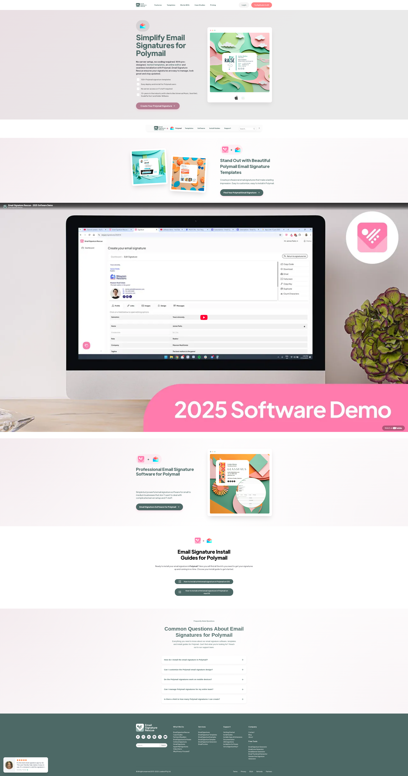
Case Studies (200, 5)
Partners (269, 771)
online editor (174, 64)
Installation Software (230, 744)
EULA (251, 771)
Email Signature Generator (207, 742)
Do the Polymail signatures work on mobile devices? (188, 679)
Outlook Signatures (180, 742)
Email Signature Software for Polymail (157, 507)
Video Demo (177, 749)
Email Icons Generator (256, 749)
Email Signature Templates (207, 735)
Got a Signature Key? (230, 747)
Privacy (243, 771)
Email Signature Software (182, 739)
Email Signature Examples (207, 737)
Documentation (228, 739)
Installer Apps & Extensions (232, 737)
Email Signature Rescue (181, 732)
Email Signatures (204, 732)
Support (227, 128)
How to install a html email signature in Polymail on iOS (207, 581)
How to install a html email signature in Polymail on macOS (207, 592)
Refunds (259, 771)
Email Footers (203, 744)
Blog (250, 735)
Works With (184, 5)
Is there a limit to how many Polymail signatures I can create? (192, 699)
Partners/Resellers (179, 737)
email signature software (168, 492)
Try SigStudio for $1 (261, 5)
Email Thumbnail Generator (257, 754)
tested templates (156, 64)
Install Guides (214, 128)
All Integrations (228, 742)
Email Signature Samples (206, 739)
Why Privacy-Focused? (181, 751)
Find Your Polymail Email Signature (240, 192)
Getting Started (229, 732)
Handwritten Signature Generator (256, 757)
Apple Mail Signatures (180, 747)
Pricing (213, 5)
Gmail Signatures (179, 744)
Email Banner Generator (256, 752)
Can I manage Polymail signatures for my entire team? (188, 689)
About (250, 737)
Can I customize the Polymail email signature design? (188, 670)
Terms (235, 771)
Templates (171, 5)
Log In (244, 5)
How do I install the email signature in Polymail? (186, 660)
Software (201, 128)
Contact (251, 732)
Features (158, 5)
